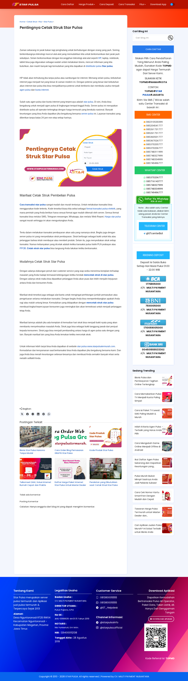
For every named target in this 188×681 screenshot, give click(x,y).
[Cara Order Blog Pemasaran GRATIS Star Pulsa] (71, 436)
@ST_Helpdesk (109, 607)
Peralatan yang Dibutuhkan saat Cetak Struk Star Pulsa (104, 483)
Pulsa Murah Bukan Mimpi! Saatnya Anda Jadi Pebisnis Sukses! (146, 479)
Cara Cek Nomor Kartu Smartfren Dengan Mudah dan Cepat (147, 496)
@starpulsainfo (109, 622)
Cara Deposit (107, 4)
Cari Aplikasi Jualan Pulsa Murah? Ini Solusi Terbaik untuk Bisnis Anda (148, 529)
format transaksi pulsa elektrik (100, 208)
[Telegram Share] (32, 414)
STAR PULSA (71, 676)
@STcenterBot (154, 233)
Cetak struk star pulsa (38, 248)
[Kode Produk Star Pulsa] (106, 436)
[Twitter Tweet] (22, 414)
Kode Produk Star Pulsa (101, 450)
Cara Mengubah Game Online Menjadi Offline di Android (147, 447)
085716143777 (154, 181)
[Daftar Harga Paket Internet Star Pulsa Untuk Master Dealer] (71, 468)
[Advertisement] (71, 41)
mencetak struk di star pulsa (98, 275)
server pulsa (87, 113)
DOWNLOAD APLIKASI (162, 619)
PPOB (23, 248)
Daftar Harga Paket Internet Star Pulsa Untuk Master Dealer (70, 483)
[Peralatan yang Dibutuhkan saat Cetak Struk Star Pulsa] (106, 468)
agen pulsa (25, 90)
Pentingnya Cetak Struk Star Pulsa (51, 27)
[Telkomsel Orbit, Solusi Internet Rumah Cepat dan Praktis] (36, 468)
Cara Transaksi (126, 4)
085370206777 (154, 177)
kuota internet (42, 90)
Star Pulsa (48, 21)
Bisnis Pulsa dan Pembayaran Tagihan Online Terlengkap (146, 381)
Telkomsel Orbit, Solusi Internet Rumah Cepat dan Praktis (35, 483)
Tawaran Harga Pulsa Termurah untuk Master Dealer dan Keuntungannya (147, 512)
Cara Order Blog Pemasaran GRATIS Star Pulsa (69, 452)
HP (99, 58)
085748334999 (154, 188)
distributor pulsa (93, 66)
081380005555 (108, 597)
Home (22, 21)
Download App (158, 4)
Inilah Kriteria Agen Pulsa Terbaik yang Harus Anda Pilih (148, 430)
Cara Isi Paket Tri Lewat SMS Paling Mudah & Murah (147, 414)
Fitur (40, 21)
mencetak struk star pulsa (99, 302)
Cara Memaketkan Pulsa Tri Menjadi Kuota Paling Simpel (148, 397)
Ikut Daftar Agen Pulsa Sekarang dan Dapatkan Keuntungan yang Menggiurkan (148, 463)
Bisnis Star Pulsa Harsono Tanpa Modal (32, 452)
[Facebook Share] (27, 414)
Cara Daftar (67, 4)
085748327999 (154, 185)
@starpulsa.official (111, 627)
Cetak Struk (32, 21)
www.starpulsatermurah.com (101, 346)
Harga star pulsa (113, 216)
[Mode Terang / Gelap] (172, 4)
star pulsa (88, 102)
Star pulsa (107, 66)
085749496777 (154, 192)
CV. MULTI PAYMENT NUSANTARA (131, 676)
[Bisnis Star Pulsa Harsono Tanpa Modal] (36, 436)
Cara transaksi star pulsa (33, 204)
